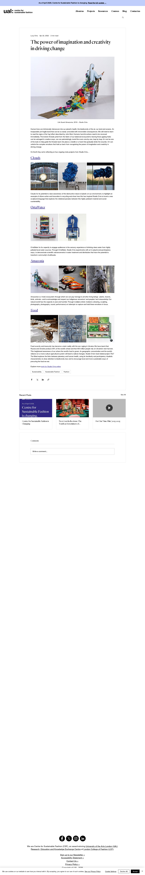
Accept (135, 871)
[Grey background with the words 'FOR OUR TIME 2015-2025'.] (109, 408)
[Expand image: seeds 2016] (72, 279)
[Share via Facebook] (32, 380)
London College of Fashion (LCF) (98, 849)
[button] (123, 17)
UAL (75, 867)
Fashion (66, 372)
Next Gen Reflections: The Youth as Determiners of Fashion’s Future (70, 422)
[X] (69, 838)
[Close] (142, 871)
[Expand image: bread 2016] (44, 328)
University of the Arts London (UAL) (102, 846)
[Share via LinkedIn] (43, 380)
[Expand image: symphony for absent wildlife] (100, 279)
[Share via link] (48, 380)
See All (123, 395)
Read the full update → (97, 3)
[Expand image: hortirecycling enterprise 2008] (100, 328)
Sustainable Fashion (52, 372)
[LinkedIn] (83, 838)
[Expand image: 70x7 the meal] (72, 328)
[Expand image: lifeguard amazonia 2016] (44, 279)
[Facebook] (62, 838)
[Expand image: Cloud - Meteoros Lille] (44, 176)
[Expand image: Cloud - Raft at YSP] (100, 176)
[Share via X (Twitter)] (37, 380)
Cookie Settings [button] (110, 871)
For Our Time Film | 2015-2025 (108, 421)
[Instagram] (76, 838)
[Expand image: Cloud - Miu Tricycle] (72, 176)
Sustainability (36, 372)
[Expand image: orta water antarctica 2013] (44, 227)
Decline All (124, 871)
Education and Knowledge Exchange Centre (61, 849)
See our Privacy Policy (93, 871)
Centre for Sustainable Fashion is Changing (35, 422)
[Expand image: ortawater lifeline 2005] (72, 227)
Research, (36, 849)
